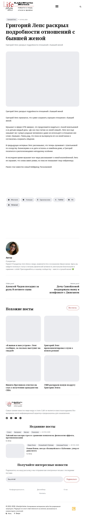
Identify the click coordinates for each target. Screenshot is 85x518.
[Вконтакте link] (11, 418)
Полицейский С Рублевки (46, 445)
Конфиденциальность (16, 490)
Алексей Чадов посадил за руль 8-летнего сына (22, 288)
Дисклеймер (41, 490)
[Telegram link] (20, 418)
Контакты (42, 493)
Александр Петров (62, 445)
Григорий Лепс (11, 19)
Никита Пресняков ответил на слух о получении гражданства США (22, 387)
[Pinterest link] (7, 418)
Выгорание (17, 432)
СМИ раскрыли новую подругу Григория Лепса (59, 386)
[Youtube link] (15, 418)
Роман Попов (32, 445)
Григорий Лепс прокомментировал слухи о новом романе (58, 348)
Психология (35, 432)
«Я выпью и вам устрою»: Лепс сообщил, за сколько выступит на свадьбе (23, 348)
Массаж (26, 432)
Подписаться (72, 479)
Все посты (73, 308)
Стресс (9, 432)
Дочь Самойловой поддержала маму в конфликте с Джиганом (64, 289)
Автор (9, 257)
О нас (66, 490)
